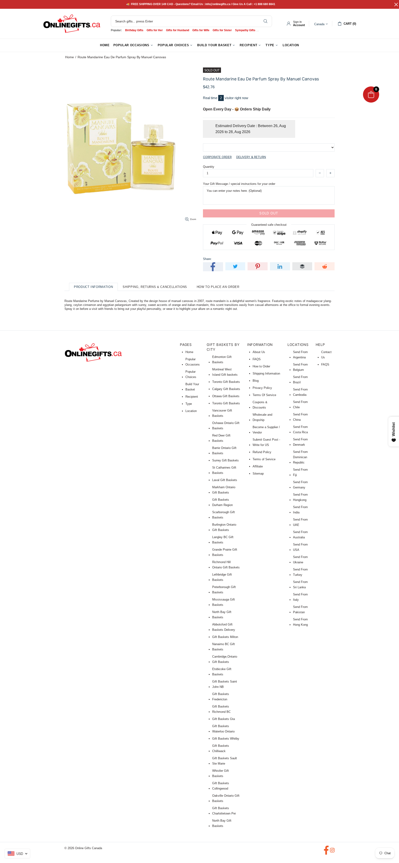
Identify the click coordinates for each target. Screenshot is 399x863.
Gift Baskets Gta (223, 719)
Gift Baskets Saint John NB (224, 684)
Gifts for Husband (177, 30)
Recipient (191, 396)
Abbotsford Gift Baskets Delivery (223, 627)
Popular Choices (190, 374)
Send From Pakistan (300, 609)
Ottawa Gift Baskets (225, 396)
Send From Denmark (300, 442)
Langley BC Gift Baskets (222, 539)
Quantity (208, 166)
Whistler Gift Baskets (220, 773)
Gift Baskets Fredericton (220, 696)
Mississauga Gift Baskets (223, 602)
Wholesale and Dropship (262, 417)
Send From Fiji (300, 472)
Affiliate (258, 466)
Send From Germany (300, 484)
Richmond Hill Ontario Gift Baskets (226, 564)
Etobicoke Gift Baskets (221, 671)
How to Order (261, 366)
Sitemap (258, 473)
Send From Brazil (300, 379)
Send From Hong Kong (300, 622)
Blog (256, 380)
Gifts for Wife (200, 30)
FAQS (257, 359)
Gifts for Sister (222, 30)
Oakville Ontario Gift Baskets (225, 798)
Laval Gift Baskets (224, 480)
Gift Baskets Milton (225, 637)
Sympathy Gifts (245, 30)
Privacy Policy (262, 388)
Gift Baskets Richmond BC (221, 709)
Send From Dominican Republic (300, 457)
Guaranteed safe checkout (269, 224)
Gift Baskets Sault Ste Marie (224, 760)
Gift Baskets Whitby (225, 738)
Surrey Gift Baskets (225, 460)
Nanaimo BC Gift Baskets (223, 646)
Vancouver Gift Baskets (222, 413)
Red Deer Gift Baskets (221, 438)
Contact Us (326, 354)
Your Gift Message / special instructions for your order (239, 184)
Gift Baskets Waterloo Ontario (223, 728)
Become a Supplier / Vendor (266, 429)
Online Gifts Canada (72, 23)
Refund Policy (262, 452)
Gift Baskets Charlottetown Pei (224, 810)
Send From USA (300, 547)
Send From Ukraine (300, 559)
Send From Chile (300, 404)
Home (69, 57)
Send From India (300, 509)
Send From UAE (300, 522)
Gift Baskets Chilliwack (220, 748)
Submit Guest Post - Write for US (266, 442)
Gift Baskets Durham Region (222, 502)
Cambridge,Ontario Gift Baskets (224, 659)
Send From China (300, 417)
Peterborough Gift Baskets (224, 589)
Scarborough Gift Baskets (223, 514)
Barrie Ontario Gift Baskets (224, 450)
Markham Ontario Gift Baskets (223, 489)
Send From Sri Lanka (300, 584)
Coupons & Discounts (260, 404)
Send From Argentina (300, 354)
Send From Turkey (300, 572)
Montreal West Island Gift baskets (225, 372)
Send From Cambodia (300, 392)
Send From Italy (300, 597)
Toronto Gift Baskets (226, 382)
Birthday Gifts (134, 30)
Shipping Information (266, 373)
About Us (259, 352)
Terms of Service (264, 459)
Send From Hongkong (300, 497)
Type (188, 404)
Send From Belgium (300, 367)
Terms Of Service (264, 395)
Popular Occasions (192, 361)
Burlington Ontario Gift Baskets (224, 527)
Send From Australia (300, 534)
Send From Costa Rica (300, 429)
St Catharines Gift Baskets (224, 470)
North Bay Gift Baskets (221, 614)
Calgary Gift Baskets (226, 389)
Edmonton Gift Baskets (222, 359)
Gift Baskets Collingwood (220, 785)
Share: (207, 259)
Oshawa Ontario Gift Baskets (225, 425)
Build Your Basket (192, 386)
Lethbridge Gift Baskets (222, 577)
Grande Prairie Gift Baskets (224, 552)
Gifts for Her (155, 30)
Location (191, 411)
